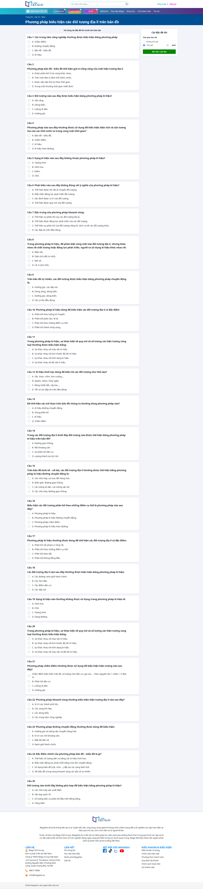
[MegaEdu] (34, 4)
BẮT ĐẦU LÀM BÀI (159, 52)
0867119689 (34, 870)
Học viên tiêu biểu (72, 853)
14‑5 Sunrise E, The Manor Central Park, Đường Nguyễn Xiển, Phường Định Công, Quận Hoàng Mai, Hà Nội (43, 858)
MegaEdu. (35, 885)
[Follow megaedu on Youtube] (122, 850)
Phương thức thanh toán (153, 857)
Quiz (90, 11)
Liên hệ (67, 860)
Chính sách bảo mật (150, 853)
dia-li (43, 17)
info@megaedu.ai (37, 875)
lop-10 (37, 17)
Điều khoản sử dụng (151, 850)
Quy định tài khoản (150, 860)
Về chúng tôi (69, 850)
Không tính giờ (152, 42)
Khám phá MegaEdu (73, 857)
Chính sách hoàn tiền (151, 864)
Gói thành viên (148, 867)
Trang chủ (29, 17)
